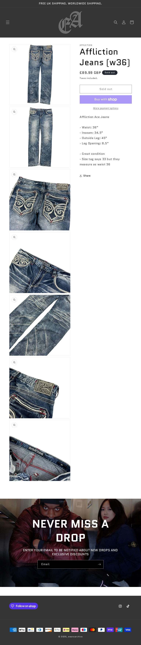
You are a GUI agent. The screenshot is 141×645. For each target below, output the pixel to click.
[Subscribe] (99, 564)
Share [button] (87, 175)
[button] (8, 22)
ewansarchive (75, 636)
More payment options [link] (105, 108)
